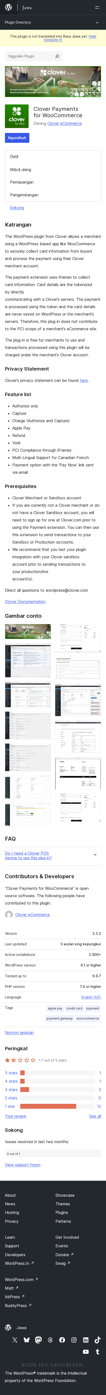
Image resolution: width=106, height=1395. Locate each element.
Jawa (21, 1327)
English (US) (91, 997)
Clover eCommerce (64, 123)
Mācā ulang (20, 169)
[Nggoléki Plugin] (57, 56)
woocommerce (88, 1018)
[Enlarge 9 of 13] (94, 663)
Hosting (12, 1212)
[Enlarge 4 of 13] (44, 718)
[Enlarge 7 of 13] (44, 809)
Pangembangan (24, 194)
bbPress (15, 1296)
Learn (10, 1237)
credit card (74, 1008)
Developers (15, 1254)
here (84, 380)
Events (61, 1245)
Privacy (11, 1221)
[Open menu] (98, 7)
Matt (12, 1288)
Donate (64, 1254)
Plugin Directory (18, 22)
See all (95, 1116)
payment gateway (60, 1018)
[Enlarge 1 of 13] (44, 630)
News (10, 1203)
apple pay (55, 1008)
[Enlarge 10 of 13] (94, 690)
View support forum (22, 1164)
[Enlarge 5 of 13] (44, 750)
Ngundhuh (17, 138)
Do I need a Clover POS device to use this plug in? (28, 855)
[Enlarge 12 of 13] (94, 763)
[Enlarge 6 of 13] (44, 781)
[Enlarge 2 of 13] (44, 649)
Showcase (64, 1195)
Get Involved (67, 1237)
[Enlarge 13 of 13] (94, 800)
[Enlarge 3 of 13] (44, 688)
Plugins (61, 1212)
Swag (63, 1263)
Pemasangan (22, 182)
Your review (15, 1116)
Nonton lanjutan (19, 1032)
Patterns (63, 1221)
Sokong (17, 207)
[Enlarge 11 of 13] (94, 726)
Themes (62, 1203)
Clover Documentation (25, 601)
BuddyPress (18, 1305)
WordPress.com (21, 1279)
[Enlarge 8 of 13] (94, 630)
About (10, 1195)
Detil (14, 156)
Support (12, 1245)
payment (92, 1008)
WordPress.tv (19, 1263)
